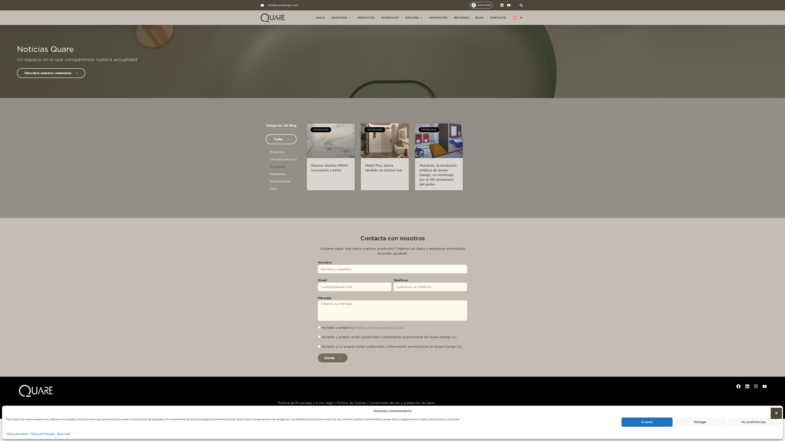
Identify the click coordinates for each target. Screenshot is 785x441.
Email (322, 280)
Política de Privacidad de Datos (379, 327)
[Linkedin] (502, 5)
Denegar (700, 422)
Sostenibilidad (280, 181)
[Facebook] (738, 386)
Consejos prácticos (283, 159)
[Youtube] (508, 5)
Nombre (325, 262)
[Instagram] (755, 386)
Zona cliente (484, 5)
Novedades (278, 166)
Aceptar (647, 422)
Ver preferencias (753, 422)
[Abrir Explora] (421, 18)
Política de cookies (17, 433)
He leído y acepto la (363, 327)
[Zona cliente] (473, 5)
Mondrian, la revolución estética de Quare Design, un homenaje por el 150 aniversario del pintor (438, 175)
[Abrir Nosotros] (349, 18)
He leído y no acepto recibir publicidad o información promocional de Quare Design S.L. (392, 346)
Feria (273, 188)
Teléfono (401, 280)
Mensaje (324, 298)
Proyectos (277, 152)
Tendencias (278, 174)
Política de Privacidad (42, 433)
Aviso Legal (63, 433)
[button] (521, 5)
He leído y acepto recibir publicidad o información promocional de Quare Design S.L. (390, 337)
